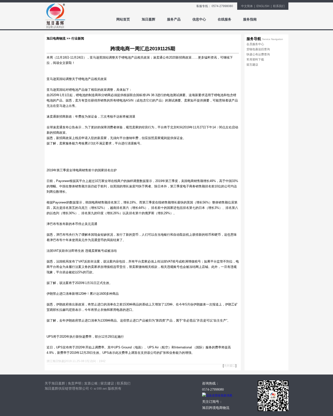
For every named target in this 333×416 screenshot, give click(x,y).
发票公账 (91, 383)
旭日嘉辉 (148, 19)
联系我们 (279, 6)
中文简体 (247, 6)
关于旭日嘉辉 (55, 383)
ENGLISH (262, 6)
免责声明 (74, 383)
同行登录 (275, 19)
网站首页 (123, 19)
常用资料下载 (255, 59)
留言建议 (252, 64)
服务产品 (174, 19)
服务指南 (250, 19)
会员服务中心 (255, 44)
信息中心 (199, 19)
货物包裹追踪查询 (258, 49)
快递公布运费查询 (258, 54)
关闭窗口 (229, 365)
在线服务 (224, 19)
